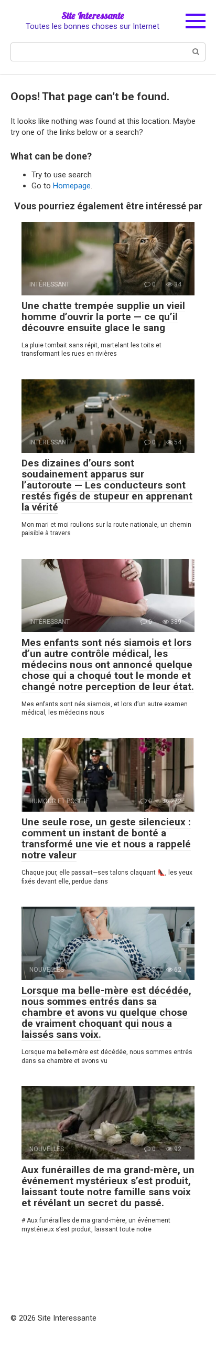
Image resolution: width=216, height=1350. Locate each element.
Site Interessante (92, 15)
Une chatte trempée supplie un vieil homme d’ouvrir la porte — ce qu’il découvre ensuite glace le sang (103, 317)
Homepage (72, 185)
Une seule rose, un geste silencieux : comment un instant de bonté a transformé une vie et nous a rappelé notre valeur (106, 838)
